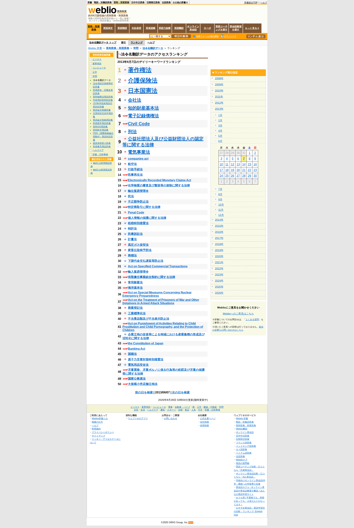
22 (249, 170)
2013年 (219, 108)
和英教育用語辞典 (102, 146)
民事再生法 (135, 174)
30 (255, 175)
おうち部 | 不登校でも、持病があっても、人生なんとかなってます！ (249, 501)
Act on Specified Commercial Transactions (158, 266)
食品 (187, 410)
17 (221, 170)
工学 (95, 72)
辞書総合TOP (251, 2)
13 (238, 164)
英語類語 (122, 28)
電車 (170, 407)
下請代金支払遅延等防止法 (145, 260)
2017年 (219, 238)
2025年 (219, 286)
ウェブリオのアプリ (138, 418)
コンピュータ (99, 68)
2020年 (219, 256)
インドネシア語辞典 (246, 446)
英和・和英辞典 (121, 2)
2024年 (219, 280)
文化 (136, 410)
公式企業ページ (208, 418)
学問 (135, 48)
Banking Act (136, 348)
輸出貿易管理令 (138, 190)
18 (227, 170)
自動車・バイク (182, 407)
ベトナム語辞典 (243, 453)
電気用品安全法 (138, 364)
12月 (221, 214)
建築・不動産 (210, 407)
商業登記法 (135, 307)
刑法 (132, 131)
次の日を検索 (181, 392)
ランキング (137, 42)
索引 (123, 42)
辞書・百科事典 (100, 154)
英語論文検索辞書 (102, 110)
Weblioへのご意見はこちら (238, 313)
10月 (221, 204)
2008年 (219, 78)
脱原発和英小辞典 (102, 143)
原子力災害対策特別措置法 (145, 359)
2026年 (219, 292)
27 (238, 175)
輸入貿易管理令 (138, 271)
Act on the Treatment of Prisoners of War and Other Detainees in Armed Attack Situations (160, 301)
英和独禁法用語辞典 (103, 96)
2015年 (219, 225)
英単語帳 (150, 28)
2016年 (219, 231)
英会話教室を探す (236, 28)
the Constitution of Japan (145, 343)
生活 (142, 410)
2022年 (219, 268)
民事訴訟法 (135, 233)
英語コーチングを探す (222, 28)
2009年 (219, 84)
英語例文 (108, 28)
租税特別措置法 (138, 223)
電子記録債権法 (143, 115)
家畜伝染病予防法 (140, 250)
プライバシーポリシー (103, 432)
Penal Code (136, 212)
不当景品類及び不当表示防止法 (148, 318)
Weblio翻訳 (241, 429)
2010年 (219, 90)
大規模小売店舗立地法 (142, 383)
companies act (138, 158)
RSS (191, 523)
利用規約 (96, 429)
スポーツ (171, 410)
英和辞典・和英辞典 (117, 48)
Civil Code (139, 123)
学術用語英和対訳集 (103, 100)
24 (221, 175)
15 (249, 164)
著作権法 (140, 70)
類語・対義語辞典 (103, 2)
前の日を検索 (144, 392)
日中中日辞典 (138, 2)
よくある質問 (252, 319)
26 (232, 175)
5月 (220, 135)
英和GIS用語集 (100, 126)
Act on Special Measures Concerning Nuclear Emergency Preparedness (157, 294)
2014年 (219, 219)
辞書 (90, 2)
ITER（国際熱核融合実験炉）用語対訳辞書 (103, 136)
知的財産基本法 (143, 107)
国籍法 (132, 353)
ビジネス (97, 59)
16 (255, 164)
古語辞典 (166, 2)
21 (244, 170)
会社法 (134, 100)
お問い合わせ (170, 418)
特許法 (132, 228)
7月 (220, 189)
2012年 (219, 102)
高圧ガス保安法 (138, 244)
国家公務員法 (137, 378)
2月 (220, 120)
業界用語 (97, 63)
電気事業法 (139, 152)
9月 (220, 199)
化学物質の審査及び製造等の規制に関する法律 (159, 185)
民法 (131, 196)
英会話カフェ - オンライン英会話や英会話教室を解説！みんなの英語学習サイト (249, 490)
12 (232, 164)
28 (244, 175)
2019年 (219, 250)
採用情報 (204, 425)
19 (232, 170)
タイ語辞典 (241, 449)
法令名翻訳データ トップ (102, 42)
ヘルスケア (98, 150)
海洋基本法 (135, 287)
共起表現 (136, 28)
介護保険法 (142, 80)
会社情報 (204, 422)
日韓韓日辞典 (153, 2)
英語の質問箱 (242, 463)
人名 (193, 410)
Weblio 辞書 (95, 48)
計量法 (132, 239)
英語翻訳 (179, 28)
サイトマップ (98, 436)
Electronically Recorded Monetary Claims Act (159, 180)
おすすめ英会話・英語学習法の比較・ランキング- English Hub (249, 511)
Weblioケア (241, 459)
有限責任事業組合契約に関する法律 (151, 277)
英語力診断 (165, 28)
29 (249, 175)
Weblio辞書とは (100, 418)
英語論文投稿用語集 (103, 120)
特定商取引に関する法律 (144, 207)
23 (255, 170)
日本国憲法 (142, 90)
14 (244, 164)
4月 (220, 130)
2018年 (219, 244)
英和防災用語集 (100, 130)
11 (226, 164)
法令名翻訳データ (153, 48)
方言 (200, 410)
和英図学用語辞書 (102, 123)
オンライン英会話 (193, 28)
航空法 (132, 164)
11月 (220, 209)
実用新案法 (135, 282)
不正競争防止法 (138, 201)
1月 (220, 115)
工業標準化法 (137, 313)
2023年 (219, 274)
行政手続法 (135, 169)
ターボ (207, 28)
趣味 (162, 410)
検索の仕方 (97, 422)
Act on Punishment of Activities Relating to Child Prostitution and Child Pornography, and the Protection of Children (162, 327)
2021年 (219, 262)
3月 (220, 125)
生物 (180, 410)
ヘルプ (263, 2)
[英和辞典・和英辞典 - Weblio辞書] (102, 12)
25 (227, 175)
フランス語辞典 (243, 442)
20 (238, 170)
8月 (220, 194)
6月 (220, 141)
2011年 (219, 96)
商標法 (132, 255)
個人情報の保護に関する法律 (147, 217)
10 (221, 164)
